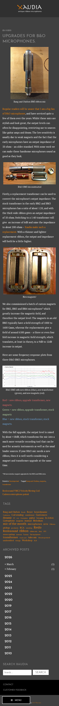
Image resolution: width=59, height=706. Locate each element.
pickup (6, 527)
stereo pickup (9, 534)
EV (14, 518)
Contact (8, 685)
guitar (32, 518)
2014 (8, 629)
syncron (19, 535)
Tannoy (26, 535)
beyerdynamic (40, 512)
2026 (8, 557)
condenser (29, 515)
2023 (8, 588)
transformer (6, 484)
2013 (8, 635)
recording (29, 528)
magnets (43, 481)
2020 (8, 600)
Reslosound (10, 531)
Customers (41, 515)
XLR (35, 541)
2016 (8, 617)
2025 (8, 576)
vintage (17, 541)
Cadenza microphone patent (15, 494)
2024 (8, 582)
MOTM (45, 524)
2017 (8, 611)
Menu (18, 700)
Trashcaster (23, 538)
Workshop (27, 540)
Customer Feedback (14, 690)
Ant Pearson (36, 703)
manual (28, 520)
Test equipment (35, 535)
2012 (8, 641)
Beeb (23, 512)
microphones (35, 523)
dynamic (7, 517)
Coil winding (17, 515)
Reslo (37, 527)
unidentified (8, 540)
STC (44, 531)
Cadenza (6, 515)
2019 (8, 605)
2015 (8, 623)
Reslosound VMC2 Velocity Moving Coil (21, 490)
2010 (8, 653)
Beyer (30, 512)
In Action (49, 518)
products (14, 528)
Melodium (38, 520)
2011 (8, 647)
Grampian (24, 518)
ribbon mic (33, 531)
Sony (40, 531)
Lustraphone (9, 520)
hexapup (40, 518)
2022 (8, 594)
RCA (22, 527)
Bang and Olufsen (32, 481)
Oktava (52, 524)
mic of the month (14, 523)
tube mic (32, 537)
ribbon (23, 531)
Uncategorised (14, 481)
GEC (18, 518)
